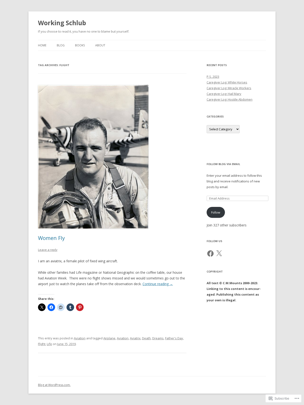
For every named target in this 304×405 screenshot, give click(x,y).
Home (42, 45)
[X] (219, 253)
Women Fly (51, 237)
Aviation (80, 338)
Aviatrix (135, 338)
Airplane (109, 338)
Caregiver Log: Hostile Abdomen (229, 99)
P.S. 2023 (213, 76)
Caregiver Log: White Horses (227, 82)
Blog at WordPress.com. (54, 385)
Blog (61, 45)
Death (146, 338)
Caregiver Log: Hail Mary (224, 94)
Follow (215, 212)
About (100, 45)
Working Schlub (62, 23)
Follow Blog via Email (223, 164)
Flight (41, 344)
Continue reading (157, 284)
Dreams (158, 338)
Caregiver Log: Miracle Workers (229, 88)
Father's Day (174, 338)
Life (49, 344)
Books (80, 45)
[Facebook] (210, 253)
